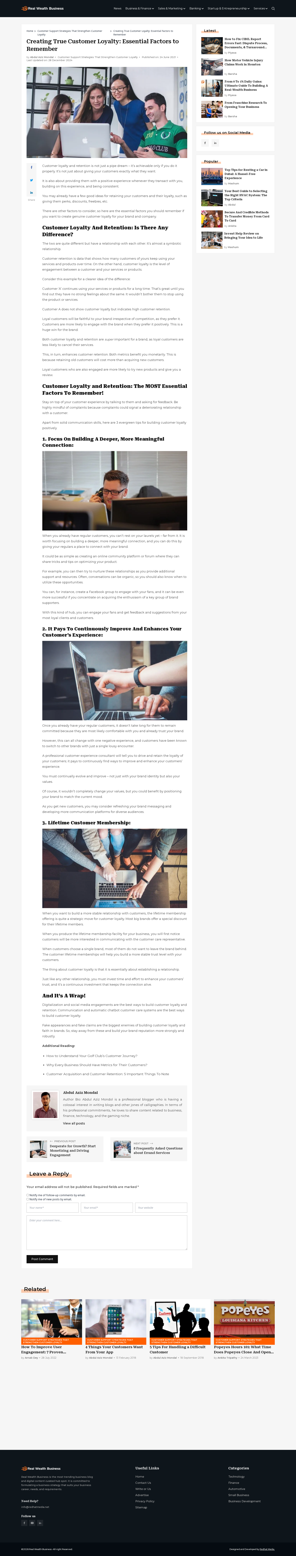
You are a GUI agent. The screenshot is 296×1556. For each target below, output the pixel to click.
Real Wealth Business (40, 1549)
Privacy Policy (145, 1501)
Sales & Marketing (170, 8)
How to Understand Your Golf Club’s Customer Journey (91, 1056)
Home (30, 31)
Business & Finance (138, 8)
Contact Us (143, 1482)
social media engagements (92, 1005)
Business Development (244, 1501)
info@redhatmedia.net (35, 1507)
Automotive (236, 1489)
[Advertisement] (124, 1420)
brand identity (148, 776)
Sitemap (141, 1507)
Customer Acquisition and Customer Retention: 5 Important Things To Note (107, 1074)
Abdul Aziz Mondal (42, 57)
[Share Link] (31, 167)
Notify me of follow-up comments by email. (57, 1195)
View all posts (74, 1123)
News (117, 8)
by (230, 52)
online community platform (119, 556)
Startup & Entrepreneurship (227, 8)
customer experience (88, 402)
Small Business (238, 1495)
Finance (233, 1482)
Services (259, 8)
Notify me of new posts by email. (50, 1199)
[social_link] (205, 143)
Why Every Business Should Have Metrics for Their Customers (96, 1065)
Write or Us (143, 1489)
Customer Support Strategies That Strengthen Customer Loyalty (98, 57)
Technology (236, 1476)
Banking (195, 8)
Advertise (142, 1495)
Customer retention (57, 259)
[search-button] (273, 8)
